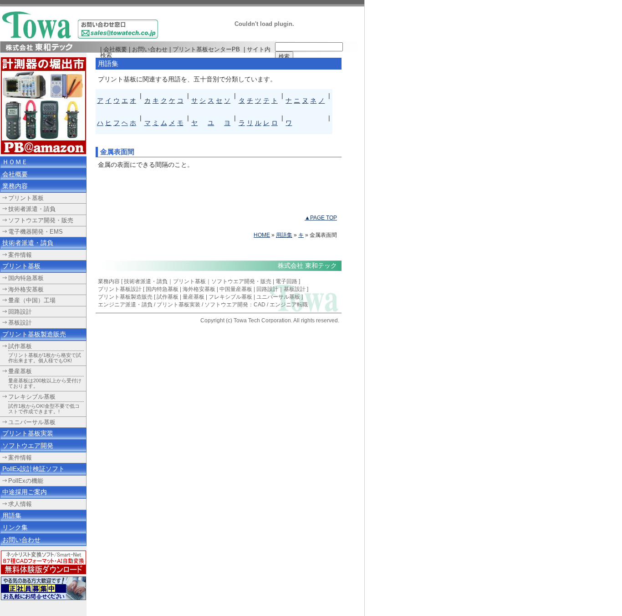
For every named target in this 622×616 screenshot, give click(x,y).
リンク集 (15, 527)
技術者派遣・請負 (146, 281)
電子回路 (286, 281)
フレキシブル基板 (32, 396)
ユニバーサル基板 (32, 422)
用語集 (284, 235)
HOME (262, 235)
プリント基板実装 (178, 304)
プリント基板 (189, 281)
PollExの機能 (25, 480)
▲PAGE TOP (321, 218)
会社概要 (115, 49)
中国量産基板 (235, 289)
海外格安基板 (199, 289)
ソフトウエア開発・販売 (241, 281)
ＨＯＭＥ (15, 161)
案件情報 (20, 457)
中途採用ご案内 (24, 492)
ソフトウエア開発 (27, 445)
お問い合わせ (150, 49)
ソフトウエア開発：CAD (234, 304)
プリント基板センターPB (206, 49)
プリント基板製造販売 (34, 334)
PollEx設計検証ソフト (33, 468)
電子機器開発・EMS (35, 231)
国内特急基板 (162, 289)
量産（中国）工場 (32, 300)
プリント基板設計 (120, 289)
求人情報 (20, 504)
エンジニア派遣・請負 (125, 304)
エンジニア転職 (289, 304)
